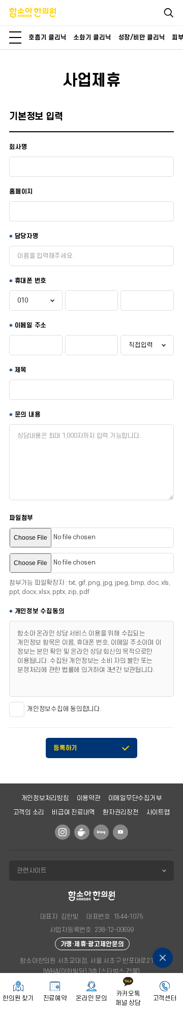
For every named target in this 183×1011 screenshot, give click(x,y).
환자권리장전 (121, 812)
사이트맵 (158, 812)
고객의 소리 (29, 812)
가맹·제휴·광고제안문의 (92, 944)
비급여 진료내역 (73, 812)
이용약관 (89, 798)
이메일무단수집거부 (135, 798)
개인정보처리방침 (45, 798)
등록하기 (65, 748)
